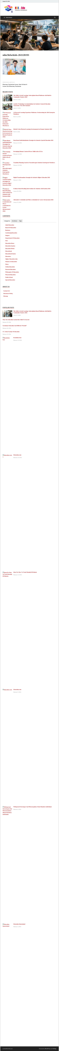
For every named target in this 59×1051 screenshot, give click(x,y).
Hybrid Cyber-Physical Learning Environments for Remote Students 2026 (32, 129)
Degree (7, 235)
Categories (7, 221)
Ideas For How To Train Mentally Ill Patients (25, 572)
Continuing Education (11, 232)
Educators (8, 256)
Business (7, 230)
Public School (9, 277)
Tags (20, 221)
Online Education (10, 266)
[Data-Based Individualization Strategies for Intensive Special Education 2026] (7, 140)
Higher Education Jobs (11, 259)
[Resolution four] (7, 338)
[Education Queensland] (7, 924)
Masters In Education (11, 261)
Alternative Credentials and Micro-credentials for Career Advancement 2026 (33, 199)
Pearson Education (10, 269)
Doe (6, 240)
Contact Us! (6, 291)
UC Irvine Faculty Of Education (11, 331)
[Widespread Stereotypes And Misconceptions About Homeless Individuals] (7, 807)
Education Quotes (10, 246)
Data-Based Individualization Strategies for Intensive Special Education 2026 (33, 140)
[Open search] (55, 17)
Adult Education (9, 225)
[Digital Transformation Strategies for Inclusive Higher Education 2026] (7, 177)
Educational (8, 251)
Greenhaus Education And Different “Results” (15, 325)
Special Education (10, 280)
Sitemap (5, 296)
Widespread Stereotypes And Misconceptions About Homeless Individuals (32, 806)
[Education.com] (7, 455)
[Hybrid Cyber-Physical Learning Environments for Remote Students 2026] (7, 129)
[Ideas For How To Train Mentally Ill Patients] (7, 572)
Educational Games (10, 253)
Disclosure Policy (8, 293)
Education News (9, 243)
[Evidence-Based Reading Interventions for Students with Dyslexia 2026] (7, 188)
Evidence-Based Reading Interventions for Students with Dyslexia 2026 (31, 188)
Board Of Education (10, 227)
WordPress (47, 1048)
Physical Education (10, 274)
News (7, 264)
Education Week (9, 248)
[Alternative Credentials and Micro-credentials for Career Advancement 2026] (7, 200)
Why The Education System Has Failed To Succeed (16, 319)
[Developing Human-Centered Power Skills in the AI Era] (7, 151)
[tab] (7, 220)
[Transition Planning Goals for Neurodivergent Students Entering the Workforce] (7, 163)
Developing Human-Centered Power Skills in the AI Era (28, 151)
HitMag (54, 1048)
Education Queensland (19, 924)
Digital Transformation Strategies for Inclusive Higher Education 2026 (31, 177)
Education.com (17, 455)
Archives (14, 221)
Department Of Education (12, 238)
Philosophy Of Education (12, 272)
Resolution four (17, 337)
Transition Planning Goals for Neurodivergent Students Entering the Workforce (34, 162)
